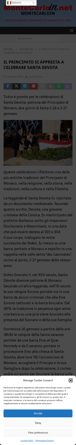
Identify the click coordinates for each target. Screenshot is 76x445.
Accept (38, 413)
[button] (70, 380)
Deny (38, 422)
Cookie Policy (27, 440)
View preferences (38, 432)
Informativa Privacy (44, 440)
